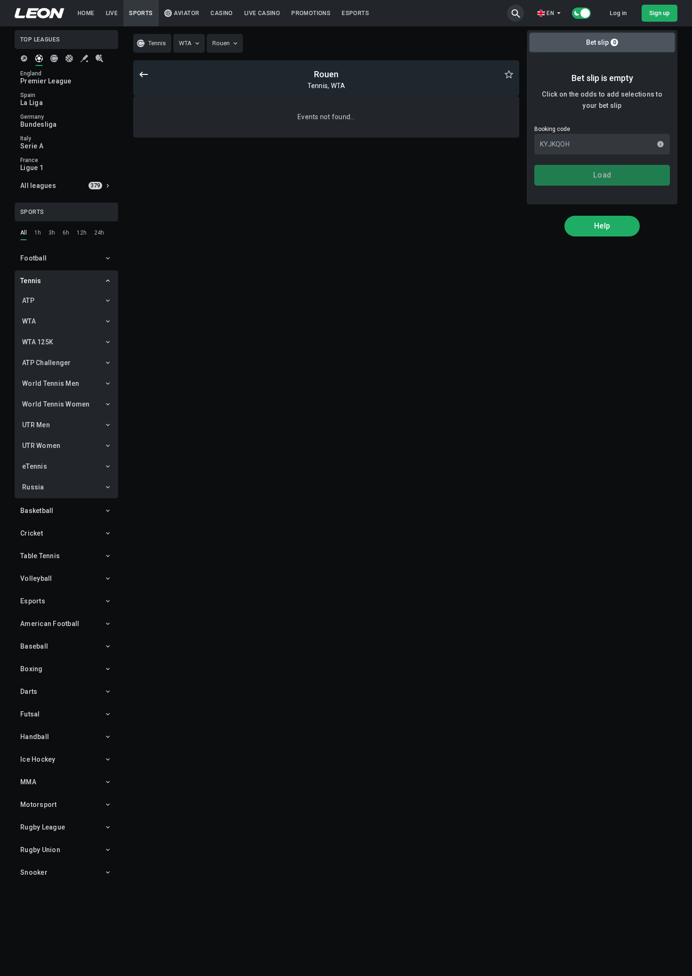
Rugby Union (40, 850)
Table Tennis (40, 556)
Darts (28, 691)
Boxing (31, 669)
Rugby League (42, 827)
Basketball (37, 510)
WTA (29, 321)
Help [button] (602, 225)
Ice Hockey (38, 759)
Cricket (31, 533)
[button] (515, 13)
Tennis (30, 281)
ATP (28, 300)
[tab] (24, 58)
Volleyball (36, 578)
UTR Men (36, 425)
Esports (32, 601)
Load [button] (602, 175)
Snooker (34, 872)
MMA (28, 782)
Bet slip (601, 42)
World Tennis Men (50, 383)
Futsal (30, 714)
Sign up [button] (659, 12)
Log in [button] (618, 12)
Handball (34, 736)
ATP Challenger (46, 362)
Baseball (34, 646)
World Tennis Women (56, 404)
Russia (33, 487)
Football (33, 258)
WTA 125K (37, 342)
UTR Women (41, 445)
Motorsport (38, 804)
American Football (49, 623)
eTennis (34, 466)
